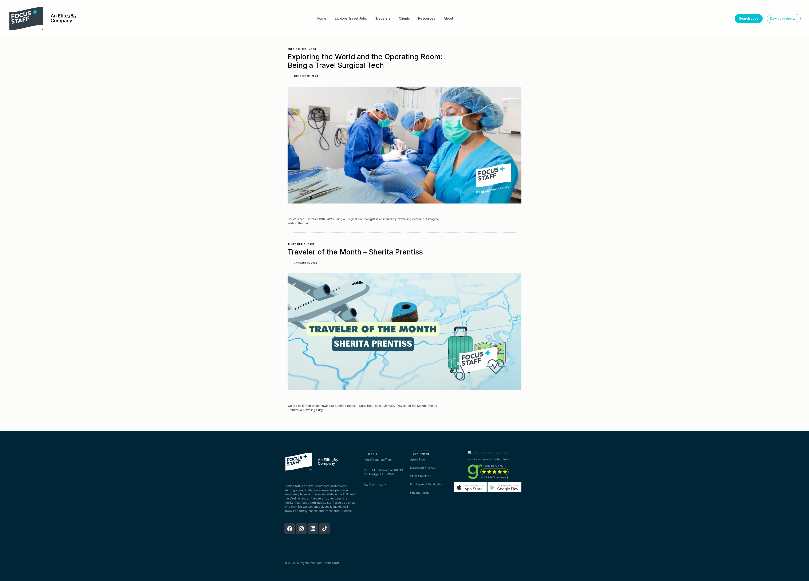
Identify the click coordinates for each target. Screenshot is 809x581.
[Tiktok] (324, 528)
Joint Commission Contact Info (488, 459)
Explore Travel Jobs (351, 18)
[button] (470, 487)
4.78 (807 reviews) (494, 477)
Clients (404, 18)
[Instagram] (301, 528)
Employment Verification (426, 484)
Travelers (382, 18)
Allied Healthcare (301, 244)
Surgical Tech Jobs (302, 49)
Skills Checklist (420, 476)
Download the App (423, 467)
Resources (426, 18)
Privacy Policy (420, 492)
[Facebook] (289, 528)
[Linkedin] (313, 528)
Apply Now (417, 459)
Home (321, 18)
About (448, 18)
